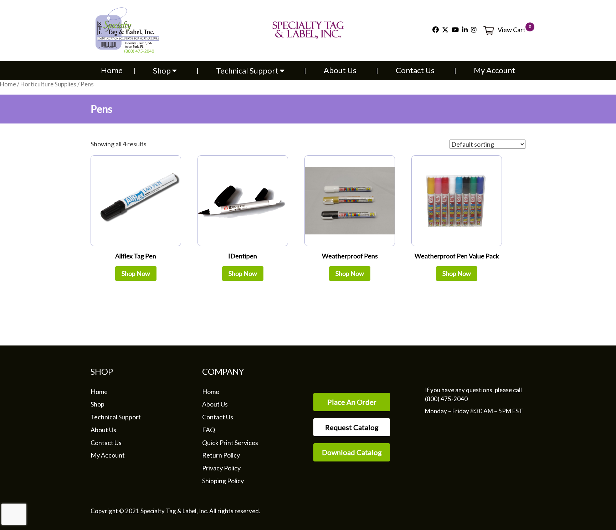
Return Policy (221, 455)
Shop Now (136, 273)
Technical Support (248, 70)
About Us (340, 70)
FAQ (208, 430)
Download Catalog (352, 452)
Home (112, 70)
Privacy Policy (221, 468)
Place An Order (351, 402)
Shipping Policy (223, 481)
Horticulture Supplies (48, 84)
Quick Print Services (230, 442)
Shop (162, 70)
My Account (494, 70)
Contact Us (415, 70)
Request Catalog (352, 427)
